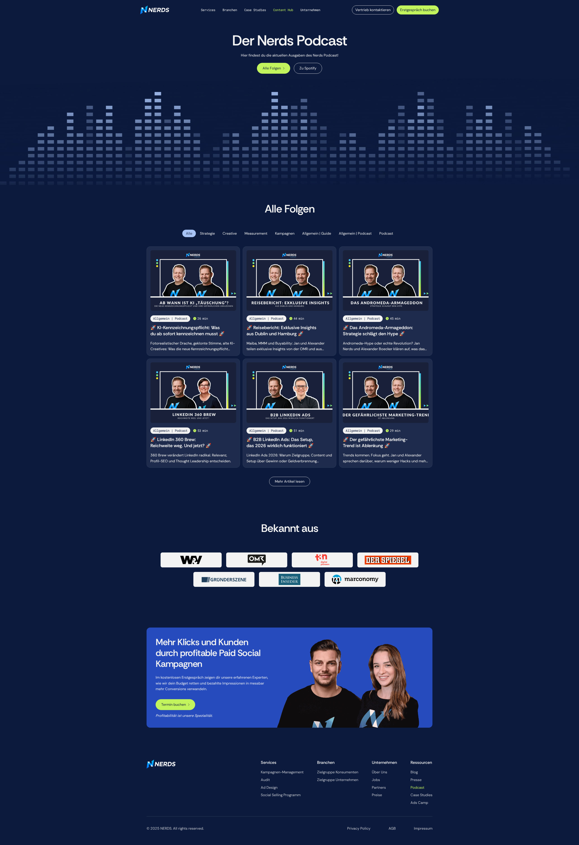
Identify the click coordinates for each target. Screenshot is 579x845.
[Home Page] (154, 9)
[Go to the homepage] (161, 764)
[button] (208, 9)
